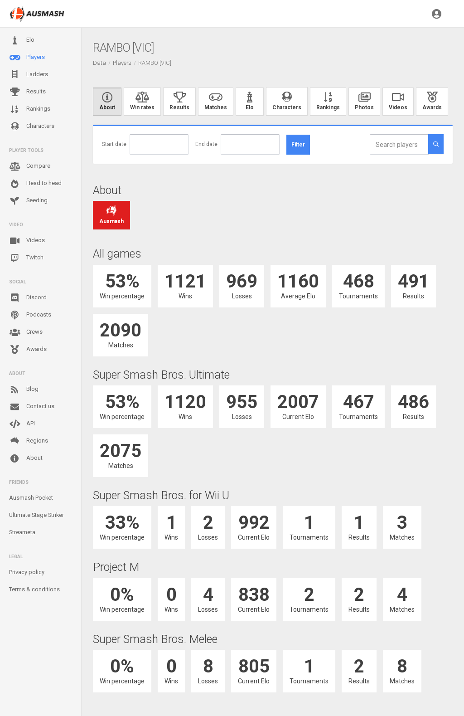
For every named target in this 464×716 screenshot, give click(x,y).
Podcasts (38, 314)
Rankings (37, 108)
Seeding (36, 200)
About (34, 457)
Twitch (34, 257)
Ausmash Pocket (31, 497)
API (30, 423)
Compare (37, 165)
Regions (36, 440)
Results (35, 91)
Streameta (22, 532)
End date (206, 144)
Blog (32, 388)
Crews (34, 331)
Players (35, 57)
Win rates (142, 107)
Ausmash (111, 221)
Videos (35, 240)
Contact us (39, 406)
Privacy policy (26, 572)
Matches (215, 107)
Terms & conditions (34, 589)
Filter (298, 144)
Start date (114, 144)
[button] (436, 13)
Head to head (43, 183)
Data (99, 62)
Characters (39, 125)
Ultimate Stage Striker (36, 514)
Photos (364, 107)
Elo (29, 39)
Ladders (36, 74)
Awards (36, 349)
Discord (36, 297)
